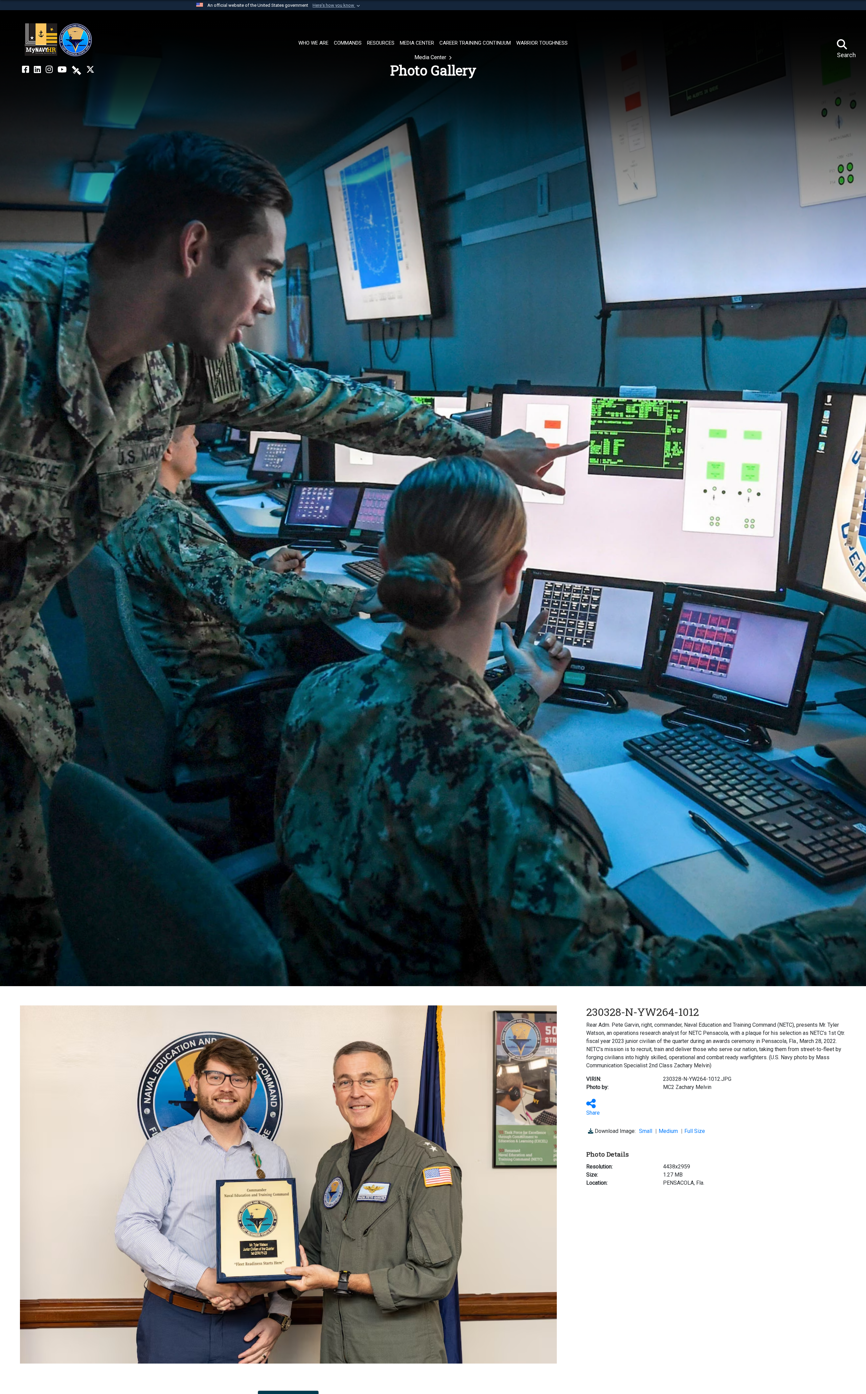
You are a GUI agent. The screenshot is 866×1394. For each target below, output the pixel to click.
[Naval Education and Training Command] (58, 40)
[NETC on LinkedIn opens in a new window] (37, 69)
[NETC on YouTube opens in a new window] (62, 69)
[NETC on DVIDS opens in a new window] (76, 69)
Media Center (431, 57)
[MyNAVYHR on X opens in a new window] (90, 69)
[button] (337, 5)
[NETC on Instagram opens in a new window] (49, 69)
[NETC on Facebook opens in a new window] (25, 69)
